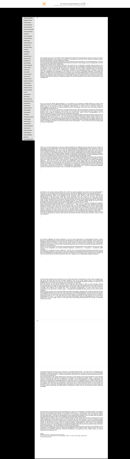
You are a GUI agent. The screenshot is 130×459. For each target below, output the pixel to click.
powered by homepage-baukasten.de (83, 6)
